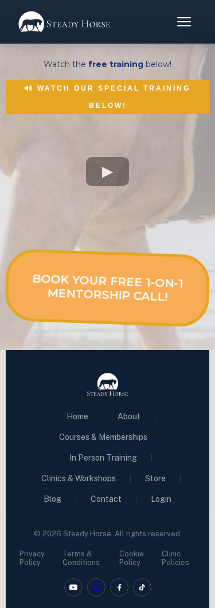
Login (161, 499)
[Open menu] (184, 21)
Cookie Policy (131, 558)
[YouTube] (73, 587)
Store (155, 478)
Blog (52, 499)
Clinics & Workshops (78, 478)
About (129, 416)
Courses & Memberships (103, 437)
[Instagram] (96, 587)
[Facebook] (119, 587)
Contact (106, 499)
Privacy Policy (32, 558)
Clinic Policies (175, 558)
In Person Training (103, 457)
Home (77, 416)
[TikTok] (142, 587)
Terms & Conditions (81, 558)
